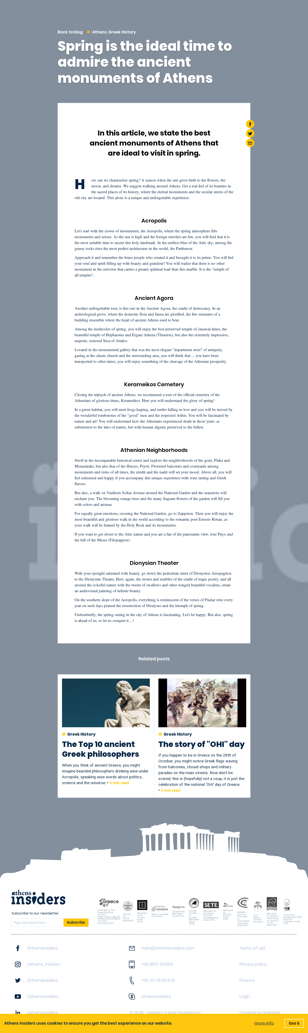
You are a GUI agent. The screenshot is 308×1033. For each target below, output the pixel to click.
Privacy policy (253, 964)
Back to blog (70, 32)
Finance (247, 980)
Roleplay (271, 1012)
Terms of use (252, 948)
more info (264, 1023)
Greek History (122, 32)
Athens (99, 32)
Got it (294, 1023)
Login (244, 996)
